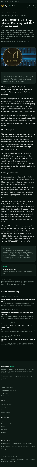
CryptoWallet (7, 366)
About (3, 421)
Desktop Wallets (27, 443)
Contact (3, 432)
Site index (4, 429)
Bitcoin (23, 15)
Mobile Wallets (17, 443)
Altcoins (15, 15)
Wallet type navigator (7, 387)
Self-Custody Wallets (29, 446)
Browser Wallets (5, 446)
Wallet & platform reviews (8, 390)
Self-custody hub (6, 404)
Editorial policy (4, 459)
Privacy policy (20, 459)
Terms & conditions (30, 459)
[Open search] (29, 6)
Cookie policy (4, 461)
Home (2, 12)
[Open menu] (34, 6)
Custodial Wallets (17, 446)
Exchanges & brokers (7, 396)
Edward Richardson (6, 41)
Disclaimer (12, 459)
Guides (3, 410)
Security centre (5, 407)
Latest (3, 426)
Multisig (3, 449)
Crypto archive (5, 412)
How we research (6, 424)
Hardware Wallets (6, 443)
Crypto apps (4, 393)
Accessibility (13, 461)
